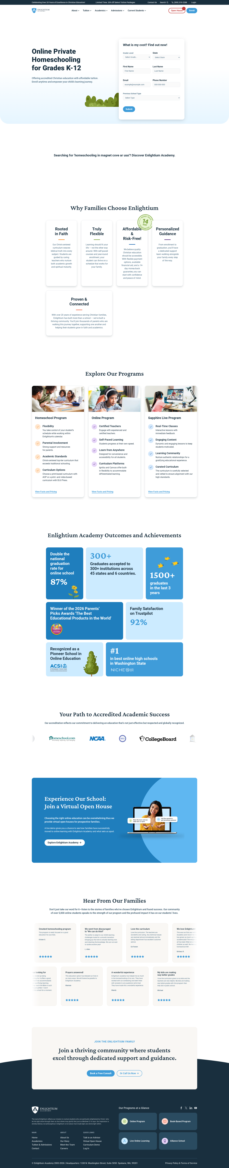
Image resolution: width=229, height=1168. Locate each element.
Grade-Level (128, 53)
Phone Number (160, 80)
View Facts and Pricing (46, 491)
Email (125, 80)
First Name (128, 66)
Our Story (64, 1141)
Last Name (158, 66)
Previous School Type (132, 94)
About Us (64, 1137)
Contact (35, 1148)
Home (35, 1137)
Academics (37, 1141)
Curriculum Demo (91, 1144)
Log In (86, 1148)
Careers (64, 1148)
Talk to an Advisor (91, 1137)
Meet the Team (67, 1144)
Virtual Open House (92, 1141)
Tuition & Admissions (42, 1144)
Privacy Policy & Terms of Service (181, 1163)
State (155, 53)
